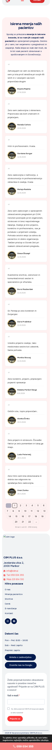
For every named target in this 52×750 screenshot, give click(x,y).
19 (42, 516)
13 (44, 511)
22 (29, 522)
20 (16, 522)
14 (10, 516)
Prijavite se (15, 719)
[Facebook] (14, 621)
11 (31, 511)
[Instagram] (8, 621)
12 (38, 511)
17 (29, 516)
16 (23, 516)
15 (16, 516)
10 (25, 511)
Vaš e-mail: (13, 695)
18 (36, 516)
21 (23, 522)
